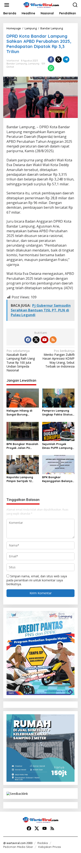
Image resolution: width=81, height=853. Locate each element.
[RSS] (53, 339)
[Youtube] (44, 339)
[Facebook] (27, 339)
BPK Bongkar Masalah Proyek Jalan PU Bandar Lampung (22, 446)
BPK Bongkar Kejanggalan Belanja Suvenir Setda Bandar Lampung (58, 479)
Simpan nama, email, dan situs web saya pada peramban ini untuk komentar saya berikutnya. (36, 580)
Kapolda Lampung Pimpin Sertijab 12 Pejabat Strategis (19, 479)
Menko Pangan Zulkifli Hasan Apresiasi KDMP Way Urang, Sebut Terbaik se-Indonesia (58, 358)
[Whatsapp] (51, 68)
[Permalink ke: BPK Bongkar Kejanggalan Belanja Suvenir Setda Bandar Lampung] (58, 464)
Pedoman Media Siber (18, 847)
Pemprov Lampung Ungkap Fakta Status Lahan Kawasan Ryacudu (57, 412)
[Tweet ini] (58, 59)
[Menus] (6, 5)
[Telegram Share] (66, 59)
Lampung (33, 63)
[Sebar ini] (51, 59)
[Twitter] (36, 339)
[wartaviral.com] (41, 5)
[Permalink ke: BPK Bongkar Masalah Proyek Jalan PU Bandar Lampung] (22, 431)
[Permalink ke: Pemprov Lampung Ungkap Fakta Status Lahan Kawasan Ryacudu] (58, 398)
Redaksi (42, 843)
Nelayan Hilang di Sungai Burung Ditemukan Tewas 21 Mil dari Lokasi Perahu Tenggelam (22, 412)
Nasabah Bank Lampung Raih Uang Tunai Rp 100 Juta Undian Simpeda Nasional (20, 360)
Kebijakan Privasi (49, 847)
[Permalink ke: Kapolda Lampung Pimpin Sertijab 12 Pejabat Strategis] (22, 464)
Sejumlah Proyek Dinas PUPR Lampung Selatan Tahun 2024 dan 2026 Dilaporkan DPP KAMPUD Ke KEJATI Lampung (58, 446)
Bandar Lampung (16, 63)
